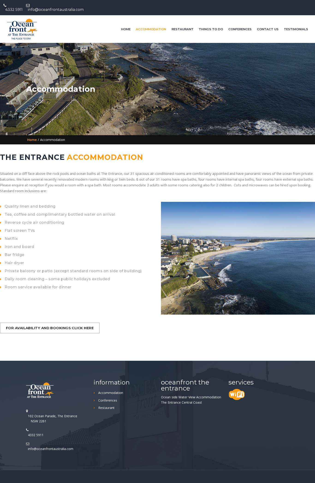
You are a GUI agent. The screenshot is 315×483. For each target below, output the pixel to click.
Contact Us (268, 29)
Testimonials (296, 29)
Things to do (211, 29)
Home (126, 29)
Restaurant (182, 29)
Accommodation (151, 29)
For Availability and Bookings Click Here (50, 328)
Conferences (240, 29)
